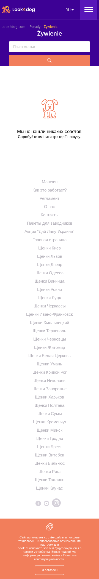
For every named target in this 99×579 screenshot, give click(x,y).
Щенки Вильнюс (49, 463)
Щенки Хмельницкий (49, 322)
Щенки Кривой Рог (49, 372)
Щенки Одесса (49, 272)
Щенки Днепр (49, 264)
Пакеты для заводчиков (49, 223)
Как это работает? (49, 190)
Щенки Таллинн (49, 479)
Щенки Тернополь (49, 330)
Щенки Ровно (49, 289)
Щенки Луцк (49, 297)
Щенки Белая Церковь (49, 355)
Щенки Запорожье (49, 388)
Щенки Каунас (49, 488)
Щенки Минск (49, 430)
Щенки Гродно (49, 438)
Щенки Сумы (49, 413)
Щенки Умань (49, 364)
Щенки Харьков (49, 397)
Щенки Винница (49, 281)
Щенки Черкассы (50, 306)
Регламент (49, 198)
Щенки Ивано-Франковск (49, 314)
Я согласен (49, 570)
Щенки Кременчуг (49, 421)
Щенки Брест (49, 446)
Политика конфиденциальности (55, 557)
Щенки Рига (49, 471)
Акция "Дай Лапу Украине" (49, 231)
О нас (49, 206)
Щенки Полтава (49, 405)
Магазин (49, 181)
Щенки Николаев (49, 380)
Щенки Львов (49, 256)
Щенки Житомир (49, 347)
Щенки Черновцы (49, 339)
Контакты (50, 215)
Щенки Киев (49, 248)
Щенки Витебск (49, 455)
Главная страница (49, 239)
